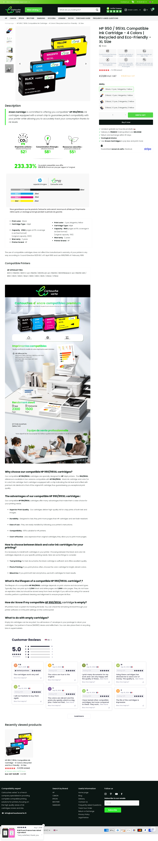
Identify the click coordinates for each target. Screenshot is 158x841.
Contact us (125, 2)
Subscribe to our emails (114, 798)
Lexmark (61, 18)
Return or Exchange (86, 811)
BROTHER (30, 18)
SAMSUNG (41, 18)
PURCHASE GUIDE (83, 18)
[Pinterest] (111, 794)
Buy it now (126, 122)
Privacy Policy (84, 814)
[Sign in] (145, 9)
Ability (102, 84)
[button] (4, 2)
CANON (13, 18)
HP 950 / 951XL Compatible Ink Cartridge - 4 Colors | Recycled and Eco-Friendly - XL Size (18, 762)
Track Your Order (85, 808)
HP (6, 18)
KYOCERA (52, 18)
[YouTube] (116, 794)
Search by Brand (60, 788)
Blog (80, 795)
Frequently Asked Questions (105, 18)
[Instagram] (105, 794)
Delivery (81, 799)
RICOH (71, 18)
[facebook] (121, 794)
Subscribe (112, 810)
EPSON (21, 18)
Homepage (9, 23)
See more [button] (104, 679)
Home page (83, 792)
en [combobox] (49, 640)
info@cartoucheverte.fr (16, 813)
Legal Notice (83, 817)
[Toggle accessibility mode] (133, 1)
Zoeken (97, 9)
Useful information (87, 788)
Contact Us (83, 802)
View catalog (33, 10)
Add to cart (140, 115)
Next (29, 2)
